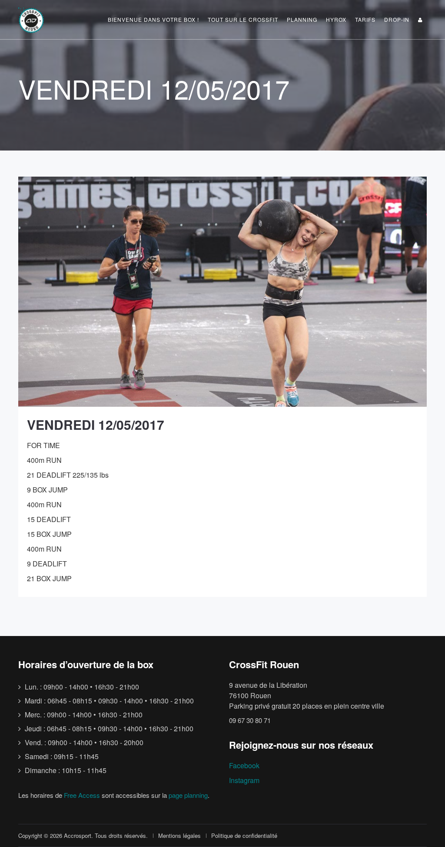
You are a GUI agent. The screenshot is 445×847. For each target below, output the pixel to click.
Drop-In (396, 19)
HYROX (336, 19)
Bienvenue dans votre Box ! (153, 19)
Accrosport (77, 835)
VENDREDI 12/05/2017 (95, 424)
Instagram (244, 780)
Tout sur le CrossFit (243, 19)
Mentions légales (179, 835)
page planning (188, 795)
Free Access (82, 795)
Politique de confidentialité (244, 835)
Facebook (244, 765)
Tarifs (365, 19)
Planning (302, 19)
